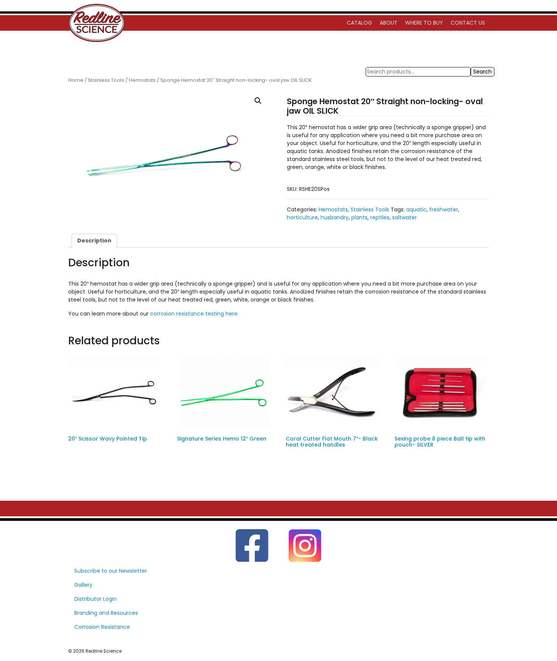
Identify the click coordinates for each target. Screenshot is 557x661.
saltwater (404, 217)
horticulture (302, 217)
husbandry (335, 217)
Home (75, 80)
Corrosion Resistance (102, 627)
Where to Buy (424, 23)
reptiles (380, 217)
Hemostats (142, 80)
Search (482, 71)
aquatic (416, 209)
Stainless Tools (106, 80)
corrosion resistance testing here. (194, 313)
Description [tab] (94, 240)
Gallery (83, 585)
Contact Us (468, 23)
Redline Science (104, 651)
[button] (258, 101)
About (388, 23)
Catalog (359, 23)
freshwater (443, 209)
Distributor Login (95, 599)
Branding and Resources (106, 613)
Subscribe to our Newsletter (110, 571)
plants (359, 217)
